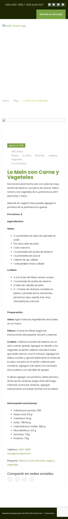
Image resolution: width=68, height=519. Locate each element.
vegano (53, 155)
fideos (14, 155)
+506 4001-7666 (14, 4)
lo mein (26, 155)
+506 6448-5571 (34, 4)
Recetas (39, 155)
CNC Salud (17, 151)
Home (5, 100)
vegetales (16, 159)
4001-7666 (24, 449)
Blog (16, 100)
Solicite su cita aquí (51, 14)
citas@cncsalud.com (19, 453)
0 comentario (18, 163)
